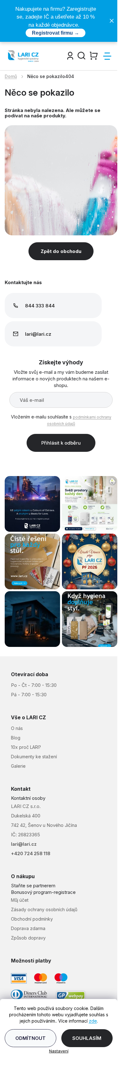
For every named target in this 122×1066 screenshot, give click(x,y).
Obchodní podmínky (32, 919)
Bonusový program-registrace (43, 892)
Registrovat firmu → (55, 33)
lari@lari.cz (24, 844)
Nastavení (59, 1050)
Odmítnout (30, 1038)
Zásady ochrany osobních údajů (44, 909)
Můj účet (19, 900)
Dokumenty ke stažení (34, 756)
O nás (17, 728)
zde (93, 1021)
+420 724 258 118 (30, 853)
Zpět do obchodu (61, 251)
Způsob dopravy (28, 937)
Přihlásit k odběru (61, 443)
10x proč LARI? (26, 747)
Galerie (18, 766)
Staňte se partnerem (33, 886)
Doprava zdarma (28, 928)
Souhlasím (86, 1038)
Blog (15, 737)
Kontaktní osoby (28, 798)
